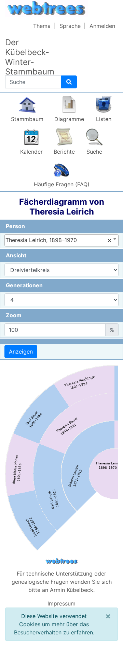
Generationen (24, 285)
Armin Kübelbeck (71, 589)
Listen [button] (103, 119)
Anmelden (102, 25)
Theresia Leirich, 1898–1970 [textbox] (58, 240)
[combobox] (61, 240)
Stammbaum (27, 119)
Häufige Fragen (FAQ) (62, 184)
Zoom (14, 315)
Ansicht (16, 255)
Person (15, 226)
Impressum (61, 603)
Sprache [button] (70, 25)
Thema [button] (42, 25)
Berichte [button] (64, 151)
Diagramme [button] (69, 119)
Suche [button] (94, 151)
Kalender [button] (31, 151)
